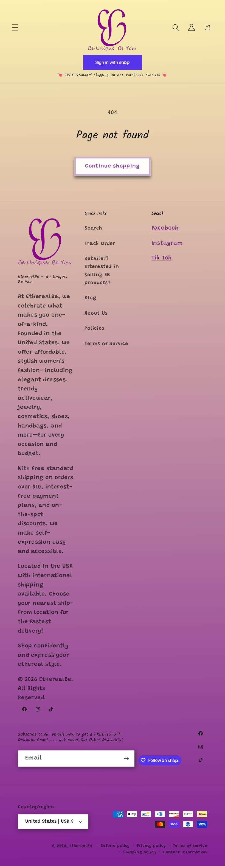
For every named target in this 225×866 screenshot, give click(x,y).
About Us (96, 313)
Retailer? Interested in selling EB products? (102, 271)
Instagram (167, 243)
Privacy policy (151, 846)
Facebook (165, 228)
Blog (90, 298)
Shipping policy (139, 852)
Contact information (185, 852)
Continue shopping (112, 166)
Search (93, 228)
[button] (15, 27)
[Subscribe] (126, 758)
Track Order (100, 243)
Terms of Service (106, 344)
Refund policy (115, 846)
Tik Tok (161, 258)
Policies (95, 328)
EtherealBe (80, 846)
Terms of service (190, 846)
